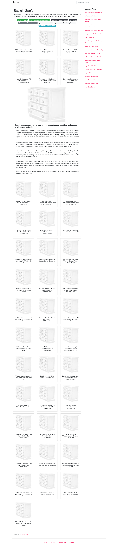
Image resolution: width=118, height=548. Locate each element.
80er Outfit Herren (90, 87)
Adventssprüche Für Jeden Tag (94, 50)
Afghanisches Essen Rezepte (93, 12)
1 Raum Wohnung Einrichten (93, 69)
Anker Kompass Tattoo (91, 46)
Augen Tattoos (89, 73)
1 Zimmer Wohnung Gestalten (93, 57)
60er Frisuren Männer (91, 80)
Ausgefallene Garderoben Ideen (94, 34)
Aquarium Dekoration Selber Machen (93, 20)
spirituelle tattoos (23, 20)
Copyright (71, 542)
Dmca (45, 542)
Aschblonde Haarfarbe (91, 76)
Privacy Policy (62, 542)
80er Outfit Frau (89, 37)
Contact (52, 542)
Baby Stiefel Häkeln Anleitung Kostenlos (93, 61)
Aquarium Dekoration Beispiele (94, 30)
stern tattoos (73, 20)
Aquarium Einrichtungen (92, 83)
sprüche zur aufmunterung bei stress (65, 23)
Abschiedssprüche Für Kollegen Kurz (94, 42)
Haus (16, 2)
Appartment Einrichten (91, 66)
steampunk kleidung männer (60, 20)
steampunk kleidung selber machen (39, 20)
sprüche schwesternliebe (46, 23)
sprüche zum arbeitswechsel (47, 25)
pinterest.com (24, 534)
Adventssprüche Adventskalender (90, 26)
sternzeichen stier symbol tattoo (28, 23)
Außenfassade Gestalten (92, 16)
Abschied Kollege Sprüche (92, 53)
